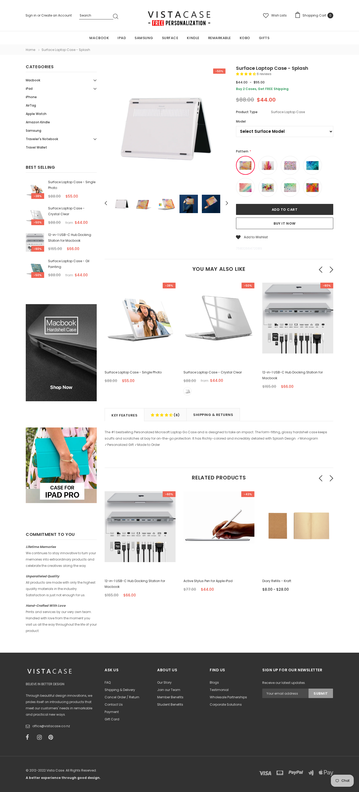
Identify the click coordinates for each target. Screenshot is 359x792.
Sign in (31, 15)
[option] (166, 128)
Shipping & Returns (213, 414)
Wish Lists (279, 15)
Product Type (247, 112)
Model (241, 121)
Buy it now (284, 223)
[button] (246, 74)
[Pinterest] (52, 737)
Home (30, 49)
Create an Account (56, 15)
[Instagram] (41, 737)
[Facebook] (30, 737)
